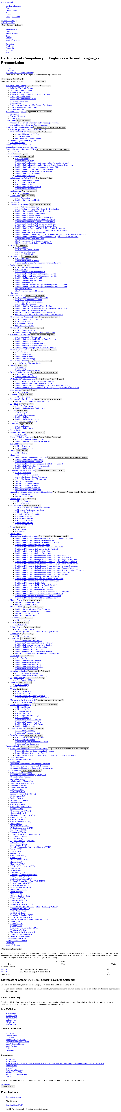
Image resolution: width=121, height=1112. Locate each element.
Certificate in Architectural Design (28, 200)
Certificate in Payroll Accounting (27, 174)
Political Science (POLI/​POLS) (22, 904)
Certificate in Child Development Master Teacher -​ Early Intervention (41, 308)
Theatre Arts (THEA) (18, 930)
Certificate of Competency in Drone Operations (32, 551)
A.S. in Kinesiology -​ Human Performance (31, 477)
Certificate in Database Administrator (29, 460)
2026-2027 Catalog (8, 23)
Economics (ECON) (18, 832)
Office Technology (17, 607)
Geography (14, 444)
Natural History (16, 534)
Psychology (14, 634)
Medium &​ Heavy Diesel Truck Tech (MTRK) (27, 881)
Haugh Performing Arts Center (17, 1042)
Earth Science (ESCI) (18, 830)
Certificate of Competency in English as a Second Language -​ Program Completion (46, 560)
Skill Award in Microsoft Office (27, 613)
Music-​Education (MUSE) (20, 885)
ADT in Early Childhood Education (28, 300)
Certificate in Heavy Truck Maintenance (30, 232)
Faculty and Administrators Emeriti (23, 99)
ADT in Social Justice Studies (26, 512)
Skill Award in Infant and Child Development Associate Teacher (39, 315)
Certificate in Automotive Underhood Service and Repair (36, 226)
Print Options (11, 949)
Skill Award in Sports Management (28, 490)
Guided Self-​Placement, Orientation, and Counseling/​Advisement (34, 123)
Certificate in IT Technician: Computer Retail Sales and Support (39, 464)
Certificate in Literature (23, 417)
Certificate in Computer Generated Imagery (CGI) (33, 383)
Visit (7, 52)
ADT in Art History (22, 707)
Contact (8, 14)
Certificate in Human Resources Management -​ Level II (35, 276)
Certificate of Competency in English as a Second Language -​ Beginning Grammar (46, 562)
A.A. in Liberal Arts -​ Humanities (27, 514)
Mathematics (15, 499)
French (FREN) (16, 851)
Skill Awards (15, 762)
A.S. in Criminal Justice (24, 185)
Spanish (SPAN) (16, 924)
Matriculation (11, 120)
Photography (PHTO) (18, 900)
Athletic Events (11, 1033)
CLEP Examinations (22, 136)
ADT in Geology (21, 392)
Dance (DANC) (16, 824)
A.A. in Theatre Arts (22, 694)
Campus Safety (11, 1035)
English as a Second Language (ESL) (24, 421)
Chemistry (14, 293)
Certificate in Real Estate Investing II (29, 667)
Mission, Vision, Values (14, 1072)
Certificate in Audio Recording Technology (31, 675)
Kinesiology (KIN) (17, 873)
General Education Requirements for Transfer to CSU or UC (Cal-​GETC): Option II (46, 755)
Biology (13, 245)
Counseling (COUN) (18, 819)
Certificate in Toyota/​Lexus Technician (29, 239)
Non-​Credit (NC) (16, 892)
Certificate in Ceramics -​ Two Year (28, 722)
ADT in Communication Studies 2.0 (28, 319)
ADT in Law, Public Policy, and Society (30, 510)
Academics (10, 46)
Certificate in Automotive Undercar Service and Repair (35, 224)
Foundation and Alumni (19, 101)
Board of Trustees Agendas (55, 1064)
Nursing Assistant (17, 600)
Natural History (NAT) (18, 890)
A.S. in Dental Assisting (24, 375)
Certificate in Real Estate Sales (26, 669)
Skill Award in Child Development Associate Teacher (35, 312)
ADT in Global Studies (23, 448)
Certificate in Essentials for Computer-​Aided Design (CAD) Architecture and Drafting (47, 388)
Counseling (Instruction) (19, 361)
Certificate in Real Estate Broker (27, 662)
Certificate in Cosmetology (25, 359)
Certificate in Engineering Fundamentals (30, 408)
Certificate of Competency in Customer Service (32, 545)
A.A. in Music (20, 532)
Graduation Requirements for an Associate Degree (29, 749)
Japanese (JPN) (16, 870)
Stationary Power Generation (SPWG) (24, 928)
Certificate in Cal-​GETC (24, 523)
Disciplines (10, 70)
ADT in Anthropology (23, 193)
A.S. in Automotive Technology (27, 207)
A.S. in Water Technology (25, 740)
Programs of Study (13, 746)
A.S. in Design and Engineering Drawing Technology (35, 381)
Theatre (13, 689)
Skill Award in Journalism (24, 326)
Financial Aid (15, 118)
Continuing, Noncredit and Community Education (29, 766)
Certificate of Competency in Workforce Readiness (34, 589)
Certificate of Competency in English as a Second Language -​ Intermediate (43, 557)
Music (12, 527)
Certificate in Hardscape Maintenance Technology (33, 645)
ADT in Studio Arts (22, 709)
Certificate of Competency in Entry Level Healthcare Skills (37, 577)
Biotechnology (15, 256)
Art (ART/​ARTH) (17, 790)
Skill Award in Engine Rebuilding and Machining (33, 243)
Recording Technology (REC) (21, 915)
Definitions (10, 943)
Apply (8, 12)
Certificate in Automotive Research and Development (35, 222)
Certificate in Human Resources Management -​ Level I (35, 274)
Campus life (10, 48)
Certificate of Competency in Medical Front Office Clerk (36, 585)
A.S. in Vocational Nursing (25, 731)
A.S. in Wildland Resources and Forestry (30, 439)
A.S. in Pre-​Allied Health (24, 254)
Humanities (14, 455)
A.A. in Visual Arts (22, 713)
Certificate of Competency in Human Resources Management (38, 581)
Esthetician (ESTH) (17, 843)
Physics (13, 622)
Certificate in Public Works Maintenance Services (33, 651)
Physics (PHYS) (16, 902)
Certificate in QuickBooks (25, 176)
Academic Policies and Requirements (19, 127)
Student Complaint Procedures (17, 1074)
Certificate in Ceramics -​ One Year (28, 720)
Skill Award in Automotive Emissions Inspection (33, 241)
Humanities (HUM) (17, 864)
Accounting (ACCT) (18, 779)
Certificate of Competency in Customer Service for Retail (36, 549)
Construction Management (20, 335)
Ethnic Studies (15, 430)
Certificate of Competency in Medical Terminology (34, 587)
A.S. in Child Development (25, 304)
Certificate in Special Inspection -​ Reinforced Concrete (35, 348)
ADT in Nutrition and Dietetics (26, 475)
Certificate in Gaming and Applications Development (35, 332)
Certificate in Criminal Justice (26, 189)
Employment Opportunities (16, 1040)
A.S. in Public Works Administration (28, 641)
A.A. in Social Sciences (24, 518)
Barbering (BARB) (17, 796)
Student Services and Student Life (18, 145)
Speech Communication (19, 687)
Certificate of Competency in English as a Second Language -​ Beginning (42, 555)
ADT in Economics (22, 397)
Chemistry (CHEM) (17, 804)
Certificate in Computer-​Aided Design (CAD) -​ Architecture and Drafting (42, 385)
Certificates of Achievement (20, 759)
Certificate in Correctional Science (28, 187)
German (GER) (16, 858)
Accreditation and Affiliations (21, 90)
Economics (14, 394)
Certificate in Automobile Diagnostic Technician (33, 211)
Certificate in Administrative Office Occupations (33, 609)
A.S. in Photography (22, 718)
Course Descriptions (13, 770)
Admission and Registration (16, 112)
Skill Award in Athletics (24, 496)
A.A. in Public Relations (24, 323)
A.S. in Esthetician (22, 426)
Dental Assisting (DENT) (19, 826)
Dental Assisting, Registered (20, 372)
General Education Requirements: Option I (31, 753)
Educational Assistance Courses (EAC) (25, 834)
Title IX (8, 1076)
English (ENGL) (16, 839)
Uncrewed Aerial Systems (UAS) (22, 700)
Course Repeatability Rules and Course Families (28, 130)
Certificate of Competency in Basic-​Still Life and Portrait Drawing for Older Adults (46, 538)
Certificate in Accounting (24, 161)
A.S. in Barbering (21, 352)
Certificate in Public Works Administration (31, 647)
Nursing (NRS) (16, 894)
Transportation (11, 1050)
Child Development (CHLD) (21, 807)
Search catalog (6, 81)
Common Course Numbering (21, 773)
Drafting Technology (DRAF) (21, 828)
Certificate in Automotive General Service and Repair (35, 220)
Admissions (10, 44)
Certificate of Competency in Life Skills (30, 583)
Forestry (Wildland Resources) (21, 437)
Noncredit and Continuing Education (19, 73)
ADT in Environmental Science (27, 250)
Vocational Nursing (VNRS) (21, 934)
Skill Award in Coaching (24, 481)
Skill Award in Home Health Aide (27, 602)
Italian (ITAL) (15, 868)
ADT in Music (20, 529)
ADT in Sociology (22, 685)
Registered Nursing (17, 678)
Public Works (15, 638)
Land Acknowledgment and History (23, 107)
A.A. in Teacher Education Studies (28, 363)
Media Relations (12, 1046)
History (13, 450)
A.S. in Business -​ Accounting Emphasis (30, 272)
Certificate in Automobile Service (27, 215)
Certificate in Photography (25, 726)
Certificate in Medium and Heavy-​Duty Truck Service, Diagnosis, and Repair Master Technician (51, 234)
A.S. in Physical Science (24, 521)
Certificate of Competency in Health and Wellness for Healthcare (39, 579)
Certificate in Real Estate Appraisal (28, 660)
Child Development (17, 295)
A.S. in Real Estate (22, 658)
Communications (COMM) (20, 811)
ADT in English (21, 413)
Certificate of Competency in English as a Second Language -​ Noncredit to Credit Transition (49, 570)
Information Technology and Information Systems (29, 457)
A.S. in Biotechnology (23, 259)
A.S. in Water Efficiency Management (29, 737)
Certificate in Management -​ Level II (28, 280)
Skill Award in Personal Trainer (27, 485)
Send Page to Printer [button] (13, 1097)
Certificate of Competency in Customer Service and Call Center (39, 547)
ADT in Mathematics (23, 501)
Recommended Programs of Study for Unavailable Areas (31, 768)
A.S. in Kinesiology (22, 494)
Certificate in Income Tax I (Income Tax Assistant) (34, 169)
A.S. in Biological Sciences (25, 252)
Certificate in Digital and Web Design (29, 724)
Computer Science (17, 328)
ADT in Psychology (22, 636)
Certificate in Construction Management (30, 343)
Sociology (14, 682)
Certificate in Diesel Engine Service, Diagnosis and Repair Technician (41, 230)
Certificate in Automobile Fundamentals (30, 213)
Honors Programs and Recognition (23, 141)
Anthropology (15, 191)
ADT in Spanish (21, 435)
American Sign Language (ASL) (22, 783)
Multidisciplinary (16, 505)
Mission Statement (17, 109)
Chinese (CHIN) (16, 809)
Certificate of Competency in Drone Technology (33, 553)
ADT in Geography (22, 446)
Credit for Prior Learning (19, 132)
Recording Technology (19, 671)
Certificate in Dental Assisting (26, 377)
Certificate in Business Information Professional (33, 611)
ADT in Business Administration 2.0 (28, 267)
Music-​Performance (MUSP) (21, 887)
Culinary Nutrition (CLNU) (20, 822)
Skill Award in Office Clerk (25, 616)
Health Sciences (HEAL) (19, 860)
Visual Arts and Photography (21, 705)
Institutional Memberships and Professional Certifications (31, 105)
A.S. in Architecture (22, 198)
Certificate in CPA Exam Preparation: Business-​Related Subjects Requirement (44, 165)
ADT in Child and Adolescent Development (31, 298)
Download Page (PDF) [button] (14, 1105)
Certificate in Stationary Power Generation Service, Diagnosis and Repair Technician (46, 237)
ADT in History (21, 453)
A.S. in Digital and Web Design (27, 716)
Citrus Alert (10, 1037)
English (13, 410)
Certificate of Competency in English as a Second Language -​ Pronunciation (43, 572)
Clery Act (9, 1068)
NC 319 (4, 972)
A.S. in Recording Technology (26, 673)
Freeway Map (15, 103)
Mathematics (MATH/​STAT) (21, 879)
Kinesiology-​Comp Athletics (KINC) (24, 875)
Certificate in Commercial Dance (27, 370)
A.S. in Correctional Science (25, 182)
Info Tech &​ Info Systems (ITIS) (22, 866)
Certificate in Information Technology (29, 462)
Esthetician (14, 424)
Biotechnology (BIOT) (19, 800)
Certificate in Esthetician (24, 428)
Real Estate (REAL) (18, 913)
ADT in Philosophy (22, 620)
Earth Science (15, 390)
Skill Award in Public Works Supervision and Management (37, 653)
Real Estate (14, 656)
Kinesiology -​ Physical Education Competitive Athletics (31, 492)
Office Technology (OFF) (20, 896)
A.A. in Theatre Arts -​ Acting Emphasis (30, 696)
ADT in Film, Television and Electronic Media (32, 508)
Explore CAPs (15, 152)
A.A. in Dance (20, 368)
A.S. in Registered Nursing (25, 680)
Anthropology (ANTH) (19, 785)
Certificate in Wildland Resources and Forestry (32, 441)
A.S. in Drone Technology (25, 702)
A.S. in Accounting (22, 159)
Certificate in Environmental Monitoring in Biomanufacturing (38, 263)
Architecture (15, 196)
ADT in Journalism (22, 321)
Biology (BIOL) (16, 798)
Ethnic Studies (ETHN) (19, 845)
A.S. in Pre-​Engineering (24, 406)
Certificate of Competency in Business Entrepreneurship (36, 540)
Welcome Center (12, 10)
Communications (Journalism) (21, 317)
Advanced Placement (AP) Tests (27, 134)
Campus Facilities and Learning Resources (21, 147)
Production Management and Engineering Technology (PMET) (34, 631)
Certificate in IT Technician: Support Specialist (32, 466)
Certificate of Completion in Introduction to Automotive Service (39, 594)
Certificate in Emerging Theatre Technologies (32, 698)
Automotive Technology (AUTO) (23, 794)
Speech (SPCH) (16, 926)
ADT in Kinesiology (23, 473)
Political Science (16, 627)
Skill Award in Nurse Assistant (26, 605)
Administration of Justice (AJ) (21, 781)
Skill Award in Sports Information (27, 488)
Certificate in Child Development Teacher (30, 310)
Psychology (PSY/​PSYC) (20, 909)
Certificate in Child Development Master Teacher (33, 306)
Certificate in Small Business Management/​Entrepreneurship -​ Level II (41, 287)
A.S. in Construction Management (28, 337)
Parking (8, 1048)
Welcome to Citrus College (16, 86)
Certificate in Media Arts (24, 525)
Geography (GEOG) (18, 856)
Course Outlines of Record (16, 938)
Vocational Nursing (17, 728)
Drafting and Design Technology (22, 379)
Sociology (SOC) (16, 921)
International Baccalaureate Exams (28, 138)
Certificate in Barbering (24, 356)
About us (9, 50)
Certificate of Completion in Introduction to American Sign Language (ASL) (43, 591)
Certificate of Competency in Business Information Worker (37, 543)
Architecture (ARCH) (18, 787)
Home (8, 68)
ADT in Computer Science (25, 330)
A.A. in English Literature (25, 415)
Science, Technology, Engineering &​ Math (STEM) (29, 919)
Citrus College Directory (19, 92)
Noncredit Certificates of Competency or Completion (30, 764)
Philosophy (14, 618)
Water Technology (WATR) (20, 936)
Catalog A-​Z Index (13, 945)
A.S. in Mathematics (22, 503)
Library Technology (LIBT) (20, 877)
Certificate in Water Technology (27, 744)
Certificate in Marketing (24, 282)
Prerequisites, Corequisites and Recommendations (29, 125)
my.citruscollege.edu (13, 6)
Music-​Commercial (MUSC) (21, 883)
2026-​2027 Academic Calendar (22, 88)
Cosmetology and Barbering (20, 350)
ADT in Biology (21, 248)
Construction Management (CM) (22, 815)
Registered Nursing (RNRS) (21, 917)
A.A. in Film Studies (23, 711)
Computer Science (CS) (19, 813)
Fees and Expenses (17, 116)
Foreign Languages (17, 432)
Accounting (14, 156)
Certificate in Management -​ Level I (28, 278)
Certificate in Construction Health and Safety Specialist (35, 339)
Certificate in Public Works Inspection (29, 649)
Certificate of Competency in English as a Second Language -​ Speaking (42, 574)
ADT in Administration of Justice (27, 180)
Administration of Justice (19, 178)
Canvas (8, 8)
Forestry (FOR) (16, 849)
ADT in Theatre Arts (23, 691)
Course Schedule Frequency (20, 777)
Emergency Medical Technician (22, 399)
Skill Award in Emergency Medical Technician (32, 401)
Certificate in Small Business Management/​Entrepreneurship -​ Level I (41, 284)
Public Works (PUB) (18, 911)
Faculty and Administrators (20, 97)
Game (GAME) (16, 853)
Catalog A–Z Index (13, 17)
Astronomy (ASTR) (17, 792)
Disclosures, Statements (14, 1070)
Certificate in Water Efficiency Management (31, 742)
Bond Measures (11, 1066)
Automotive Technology (19, 204)
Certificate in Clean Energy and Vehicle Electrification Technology (40, 228)
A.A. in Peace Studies (23, 516)
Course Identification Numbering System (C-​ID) (28, 775)
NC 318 (4, 969)
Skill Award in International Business (29, 291)
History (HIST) (16, 862)
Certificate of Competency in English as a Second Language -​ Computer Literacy (45, 568)
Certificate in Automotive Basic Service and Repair (34, 217)
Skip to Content (7, 2)
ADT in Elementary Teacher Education (29, 302)
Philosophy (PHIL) (17, 898)
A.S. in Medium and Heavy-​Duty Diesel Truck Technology (37, 209)
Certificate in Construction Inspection (29, 341)
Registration (14, 114)
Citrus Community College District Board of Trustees (30, 94)
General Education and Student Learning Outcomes (34, 751)
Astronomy (14, 202)
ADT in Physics (21, 625)
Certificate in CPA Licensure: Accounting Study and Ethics (37, 167)
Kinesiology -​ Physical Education (22, 470)
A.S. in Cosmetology (23, 354)
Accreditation (11, 1061)
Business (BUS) (16, 802)
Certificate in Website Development (28, 468)
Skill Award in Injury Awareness (27, 483)
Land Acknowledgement (15, 1044)
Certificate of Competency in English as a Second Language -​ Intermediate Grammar (46, 564)
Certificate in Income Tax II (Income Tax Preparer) (34, 171)
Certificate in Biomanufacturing (27, 261)
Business (13, 265)
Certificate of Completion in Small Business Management (36, 598)
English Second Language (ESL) (22, 841)
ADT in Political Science (24, 629)
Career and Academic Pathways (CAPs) (21, 149)
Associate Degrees (17, 757)
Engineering (14, 404)
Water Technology (17, 735)
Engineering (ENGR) (18, 836)
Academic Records (17, 143)
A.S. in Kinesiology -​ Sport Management (30, 479)
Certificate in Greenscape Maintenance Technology (34, 643)
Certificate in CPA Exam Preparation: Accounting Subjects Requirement (42, 163)
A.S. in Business (21, 270)
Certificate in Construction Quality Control (31, 345)
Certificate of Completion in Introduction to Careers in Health (38, 596)
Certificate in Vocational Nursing (27, 733)
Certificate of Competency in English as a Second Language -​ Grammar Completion (46, 566)
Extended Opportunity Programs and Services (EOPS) (30, 847)
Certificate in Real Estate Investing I (28, 664)
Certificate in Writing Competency (28, 419)
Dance (12, 365)
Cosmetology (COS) (18, 817)
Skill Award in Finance (23, 289)
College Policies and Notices (16, 941)
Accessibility (10, 1059)
